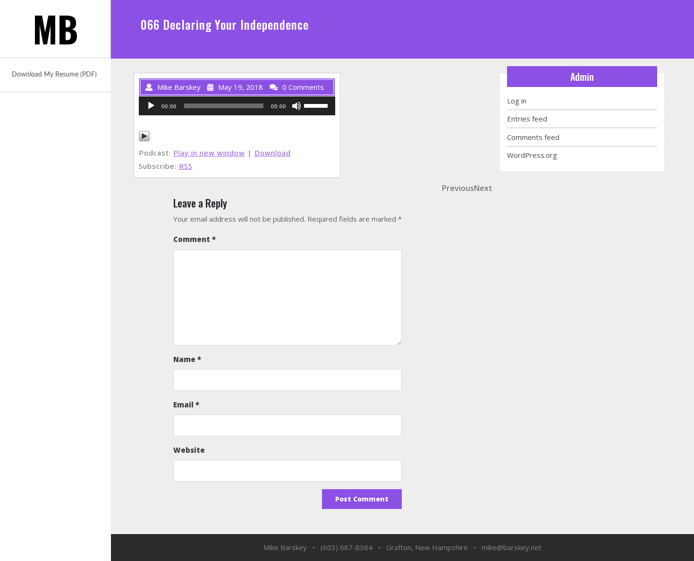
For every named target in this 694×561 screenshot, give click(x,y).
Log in (516, 100)
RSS (186, 166)
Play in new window (209, 152)
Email (186, 404)
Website (189, 450)
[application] (237, 105)
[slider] (317, 104)
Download (272, 152)
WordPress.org (532, 155)
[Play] (151, 106)
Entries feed (527, 118)
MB (55, 28)
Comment (194, 239)
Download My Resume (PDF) (54, 74)
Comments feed (533, 137)
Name (187, 359)
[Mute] (296, 106)
